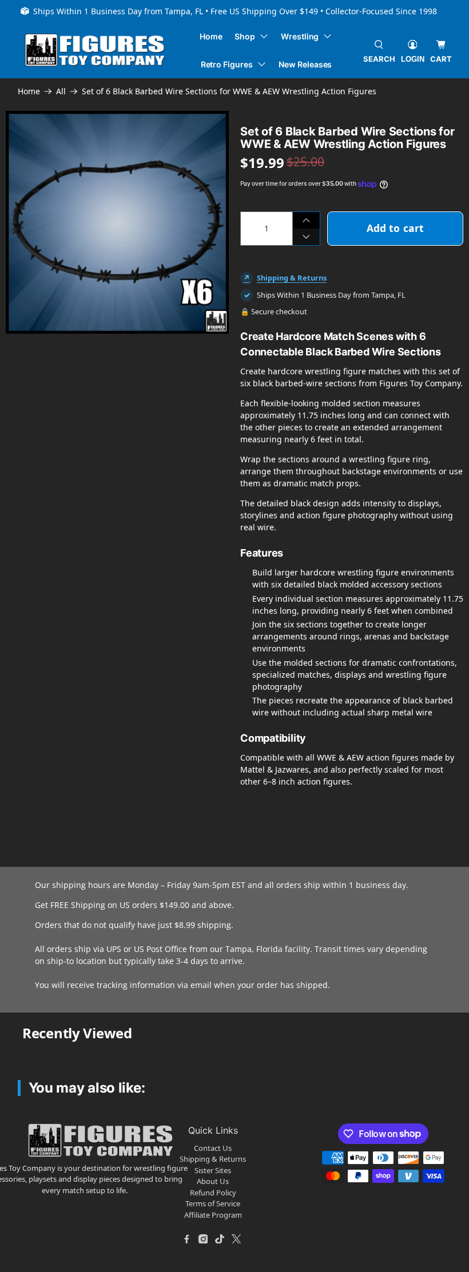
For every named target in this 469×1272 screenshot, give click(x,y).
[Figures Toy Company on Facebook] (186, 1239)
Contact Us (213, 1148)
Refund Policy (213, 1192)
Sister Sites (212, 1170)
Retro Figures (227, 64)
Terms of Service (212, 1203)
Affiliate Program (213, 1215)
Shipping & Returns (292, 278)
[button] (72, 368)
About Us (213, 1181)
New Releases (305, 64)
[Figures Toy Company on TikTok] (219, 1239)
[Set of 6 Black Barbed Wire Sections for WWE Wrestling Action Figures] (117, 222)
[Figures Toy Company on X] (236, 1239)
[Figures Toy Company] (94, 50)
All (61, 91)
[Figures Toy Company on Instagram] (203, 1239)
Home (211, 36)
